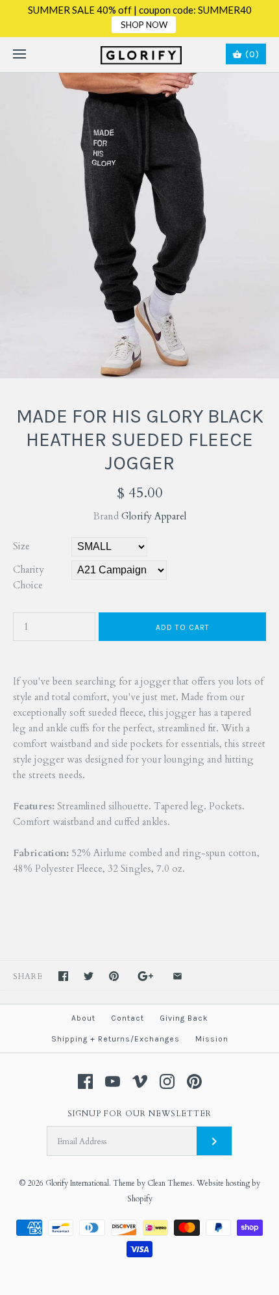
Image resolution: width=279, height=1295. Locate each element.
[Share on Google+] (145, 976)
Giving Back (184, 1018)
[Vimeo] (139, 1081)
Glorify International (77, 1183)
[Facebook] (85, 1081)
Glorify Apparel (153, 516)
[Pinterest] (194, 1081)
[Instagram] (167, 1081)
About (83, 1018)
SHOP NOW (144, 25)
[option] (139, 225)
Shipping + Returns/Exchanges (115, 1038)
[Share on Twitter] (88, 976)
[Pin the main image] (114, 976)
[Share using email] (177, 976)
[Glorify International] (140, 55)
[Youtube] (112, 1081)
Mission (211, 1038)
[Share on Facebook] (63, 976)
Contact (127, 1018)
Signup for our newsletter (139, 1113)
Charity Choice (28, 577)
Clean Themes (170, 1183)
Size (21, 546)
